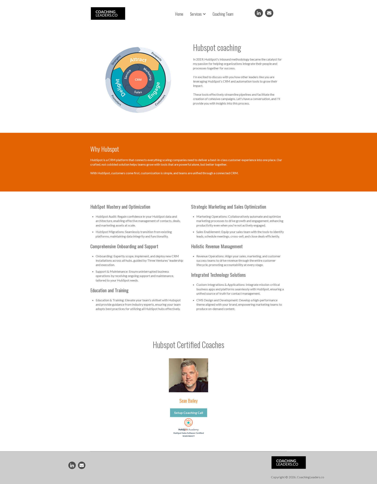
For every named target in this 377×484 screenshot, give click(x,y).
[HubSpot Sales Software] (189, 437)
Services (196, 14)
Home (179, 14)
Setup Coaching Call (188, 412)
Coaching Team (223, 14)
